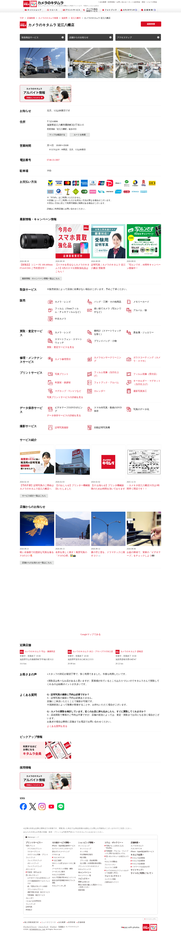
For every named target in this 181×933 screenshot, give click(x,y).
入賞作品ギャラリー (111, 882)
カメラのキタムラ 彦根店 (132, 651)
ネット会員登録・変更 (136, 2)
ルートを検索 (80, 135)
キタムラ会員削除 (138, 864)
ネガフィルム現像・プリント (37, 854)
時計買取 (83, 857)
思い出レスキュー (32, 875)
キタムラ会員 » (137, 855)
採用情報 (111, 2)
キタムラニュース (84, 869)
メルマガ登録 (152, 2)
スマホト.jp (56, 854)
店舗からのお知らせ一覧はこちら (37, 563)
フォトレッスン (110, 865)
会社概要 (103, 2)
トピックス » (83, 878)
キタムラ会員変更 (138, 861)
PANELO (29, 910)
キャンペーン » (84, 872)
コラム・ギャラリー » (113, 842)
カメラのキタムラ (137, 846)
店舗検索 (31, 18)
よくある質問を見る (57, 726)
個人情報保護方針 (31, 922)
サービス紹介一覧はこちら (34, 496)
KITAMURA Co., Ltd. (37, 929)
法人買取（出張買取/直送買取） (91, 863)
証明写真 (29, 907)
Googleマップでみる (90, 634)
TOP (22, 18)
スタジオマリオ (59, 857)
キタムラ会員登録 (138, 858)
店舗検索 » (135, 842)
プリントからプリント (35, 889)
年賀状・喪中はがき (34, 872)
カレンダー (30, 898)
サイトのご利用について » (142, 873)
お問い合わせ (122, 2)
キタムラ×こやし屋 (59, 886)
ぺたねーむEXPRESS (33, 901)
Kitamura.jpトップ (33, 837)
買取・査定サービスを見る (60, 347)
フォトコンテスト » (112, 876)
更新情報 (81, 890)
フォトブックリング (34, 866)
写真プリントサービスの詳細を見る (65, 397)
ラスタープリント (33, 852)
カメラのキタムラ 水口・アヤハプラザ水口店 (93, 651)
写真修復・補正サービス (36, 895)
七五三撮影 (57, 860)
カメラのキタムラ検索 (48, 18)
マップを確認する (57, 135)
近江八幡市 (76, 18)
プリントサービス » (34, 842)
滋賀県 (64, 18)
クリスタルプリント (34, 849)
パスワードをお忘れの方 (141, 867)
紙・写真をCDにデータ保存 (37, 886)
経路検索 (151, 24)
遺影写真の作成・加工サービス (38, 892)
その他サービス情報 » (61, 842)
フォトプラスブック (34, 860)
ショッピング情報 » (86, 842)
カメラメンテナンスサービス (62, 849)
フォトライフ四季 (110, 868)
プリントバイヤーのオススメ (88, 866)
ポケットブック (33, 863)
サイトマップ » (137, 870)
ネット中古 (84, 852)
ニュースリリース (48, 922)
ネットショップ (83, 846)
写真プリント (30, 846)
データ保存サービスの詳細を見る (64, 415)
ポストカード (30, 869)
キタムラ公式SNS (58, 875)
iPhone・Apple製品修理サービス (63, 846)
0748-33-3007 (53, 160)
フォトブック (30, 857)
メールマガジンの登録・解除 (62, 869)
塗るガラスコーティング (61, 852)
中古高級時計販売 (86, 854)
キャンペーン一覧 (84, 875)
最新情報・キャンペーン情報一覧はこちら (41, 278)
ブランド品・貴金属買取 (88, 860)
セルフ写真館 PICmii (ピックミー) (64, 877)
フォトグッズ (30, 904)
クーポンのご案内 (58, 872)
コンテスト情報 (110, 879)
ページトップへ (151, 919)
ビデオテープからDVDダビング (38, 878)
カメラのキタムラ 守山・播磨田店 (40, 651)
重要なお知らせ (83, 882)
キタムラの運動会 (110, 862)
